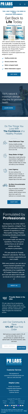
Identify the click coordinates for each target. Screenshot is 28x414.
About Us (14, 285)
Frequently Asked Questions (14, 388)
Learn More (8, 108)
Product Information (14, 390)
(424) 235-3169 (17, 377)
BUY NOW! (14, 74)
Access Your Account (14, 386)
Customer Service (14, 392)
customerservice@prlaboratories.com (14, 375)
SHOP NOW (14, 202)
